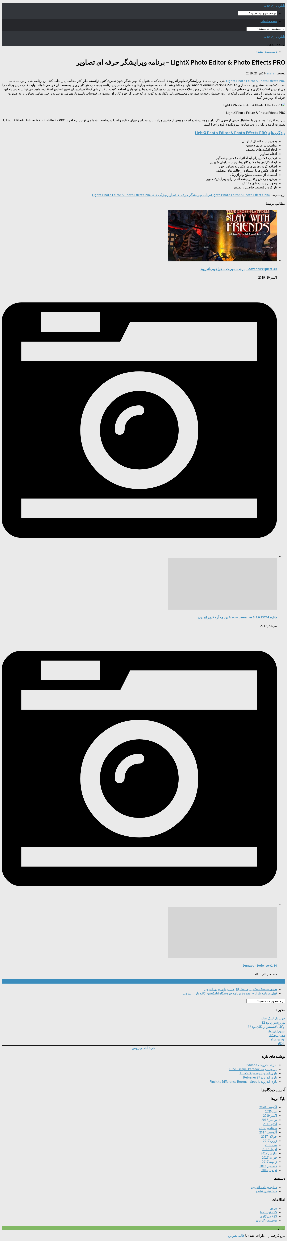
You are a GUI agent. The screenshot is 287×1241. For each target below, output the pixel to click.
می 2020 (271, 1111)
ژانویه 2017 (269, 1161)
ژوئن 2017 (270, 1140)
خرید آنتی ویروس (143, 1048)
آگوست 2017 (268, 1132)
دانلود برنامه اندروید (264, 1187)
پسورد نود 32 (276, 1031)
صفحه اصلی (268, 21)
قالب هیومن (236, 1235)
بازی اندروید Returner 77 (260, 1077)
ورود (273, 1208)
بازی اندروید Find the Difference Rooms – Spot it (243, 1081)
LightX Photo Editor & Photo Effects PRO (255, 81)
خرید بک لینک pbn (273, 1018)
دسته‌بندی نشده (266, 51)
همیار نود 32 (277, 1035)
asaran (271, 73)
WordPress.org (266, 1220)
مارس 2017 (269, 1153)
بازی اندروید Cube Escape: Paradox (253, 1069)
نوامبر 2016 (269, 1170)
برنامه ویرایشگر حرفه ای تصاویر (189, 195)
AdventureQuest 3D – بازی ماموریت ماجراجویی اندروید (238, 269)
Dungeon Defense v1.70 (260, 965)
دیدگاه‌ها (268, 1216)
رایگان (280, 1043)
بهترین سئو (278, 1039)
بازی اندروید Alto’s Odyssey (258, 1073)
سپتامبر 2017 (268, 1128)
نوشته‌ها (268, 1212)
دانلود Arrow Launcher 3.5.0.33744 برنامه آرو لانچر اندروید (237, 617)
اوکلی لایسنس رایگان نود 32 (266, 1026)
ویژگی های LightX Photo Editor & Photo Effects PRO (240, 132)
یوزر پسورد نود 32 (273, 1022)
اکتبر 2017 (270, 1124)
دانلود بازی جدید (274, 5)
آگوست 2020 (268, 1107)
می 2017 (271, 1145)
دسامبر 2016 (268, 1166)
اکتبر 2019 (270, 1115)
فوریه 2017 (269, 1157)
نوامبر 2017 (269, 1120)
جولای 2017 (269, 1136)
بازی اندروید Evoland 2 (261, 1065)
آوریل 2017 (269, 1149)
